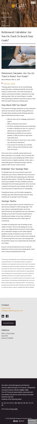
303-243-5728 (6, 308)
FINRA (22, 390)
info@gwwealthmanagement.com (12, 310)
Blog (3, 21)
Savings (13, 83)
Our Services (6, 17)
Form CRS (14, 409)
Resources (5, 26)
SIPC (27, 390)
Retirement (6, 83)
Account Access (7, 30)
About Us (5, 13)
